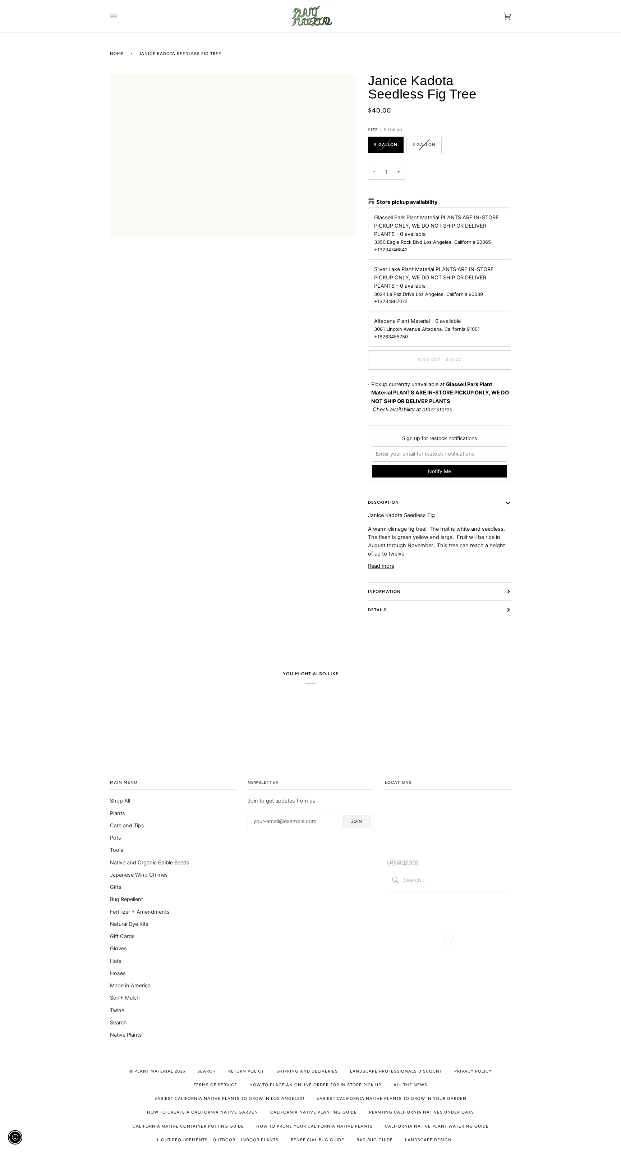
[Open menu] (121, 16)
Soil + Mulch (125, 998)
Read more (381, 566)
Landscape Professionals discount (396, 1071)
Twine (117, 1010)
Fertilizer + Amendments (140, 912)
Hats (115, 961)
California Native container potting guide (188, 1126)
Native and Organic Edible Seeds (149, 862)
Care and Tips (127, 825)
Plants (117, 813)
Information (384, 591)
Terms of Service (215, 1084)
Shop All (120, 801)
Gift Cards (122, 936)
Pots (115, 838)
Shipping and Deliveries (307, 1071)
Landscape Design (428, 1139)
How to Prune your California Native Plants (314, 1126)
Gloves (118, 948)
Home (117, 53)
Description (383, 502)
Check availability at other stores (412, 409)
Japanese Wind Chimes (139, 875)
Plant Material (153, 1071)
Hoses (118, 973)
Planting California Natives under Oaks (421, 1112)
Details (377, 609)
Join (356, 821)
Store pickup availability (407, 202)
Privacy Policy (473, 1071)
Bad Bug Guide (374, 1139)
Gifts (115, 887)
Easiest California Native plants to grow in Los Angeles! (229, 1098)
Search (118, 1022)
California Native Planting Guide (313, 1112)
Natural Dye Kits (129, 924)
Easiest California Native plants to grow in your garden (391, 1098)
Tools (116, 850)
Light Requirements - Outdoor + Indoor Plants (218, 1139)
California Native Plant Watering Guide (437, 1126)
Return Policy (246, 1071)
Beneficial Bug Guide (317, 1139)
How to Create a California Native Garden (202, 1112)
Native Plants (126, 1035)
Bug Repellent (126, 899)
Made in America (130, 985)
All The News (410, 1084)
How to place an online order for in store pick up (315, 1084)
